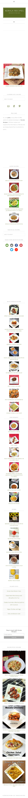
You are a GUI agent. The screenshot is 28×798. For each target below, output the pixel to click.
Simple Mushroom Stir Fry (14, 86)
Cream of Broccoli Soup (14, 413)
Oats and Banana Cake (14, 613)
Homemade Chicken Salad (14, 372)
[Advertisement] (14, 47)
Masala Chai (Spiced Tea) (14, 552)
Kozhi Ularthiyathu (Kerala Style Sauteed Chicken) (14, 730)
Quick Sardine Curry (14, 490)
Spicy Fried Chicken (14, 386)
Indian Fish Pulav (14, 503)
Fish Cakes (14, 445)
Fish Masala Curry (14, 431)
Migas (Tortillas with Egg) (14, 224)
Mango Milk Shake (14, 580)
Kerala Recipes (14, 11)
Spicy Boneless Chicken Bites (14, 399)
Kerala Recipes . (21, 795)
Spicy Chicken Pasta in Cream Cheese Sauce (14, 675)
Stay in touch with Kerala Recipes (14, 631)
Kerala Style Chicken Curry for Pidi (14, 785)
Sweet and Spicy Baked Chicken (14, 316)
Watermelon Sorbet (14, 538)
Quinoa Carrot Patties (14, 344)
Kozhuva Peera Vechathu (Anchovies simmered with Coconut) (14, 475)
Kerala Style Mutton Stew (14, 180)
